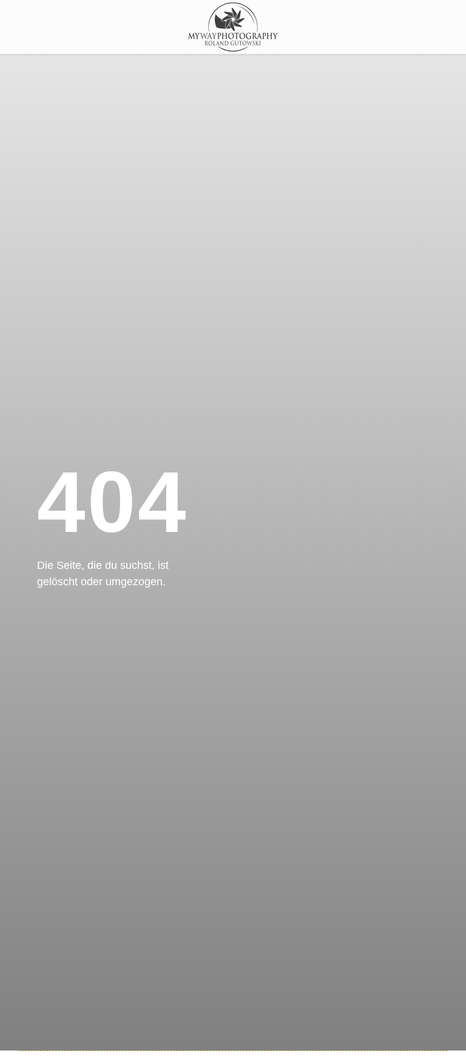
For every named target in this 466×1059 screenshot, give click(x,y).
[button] (394, 30)
